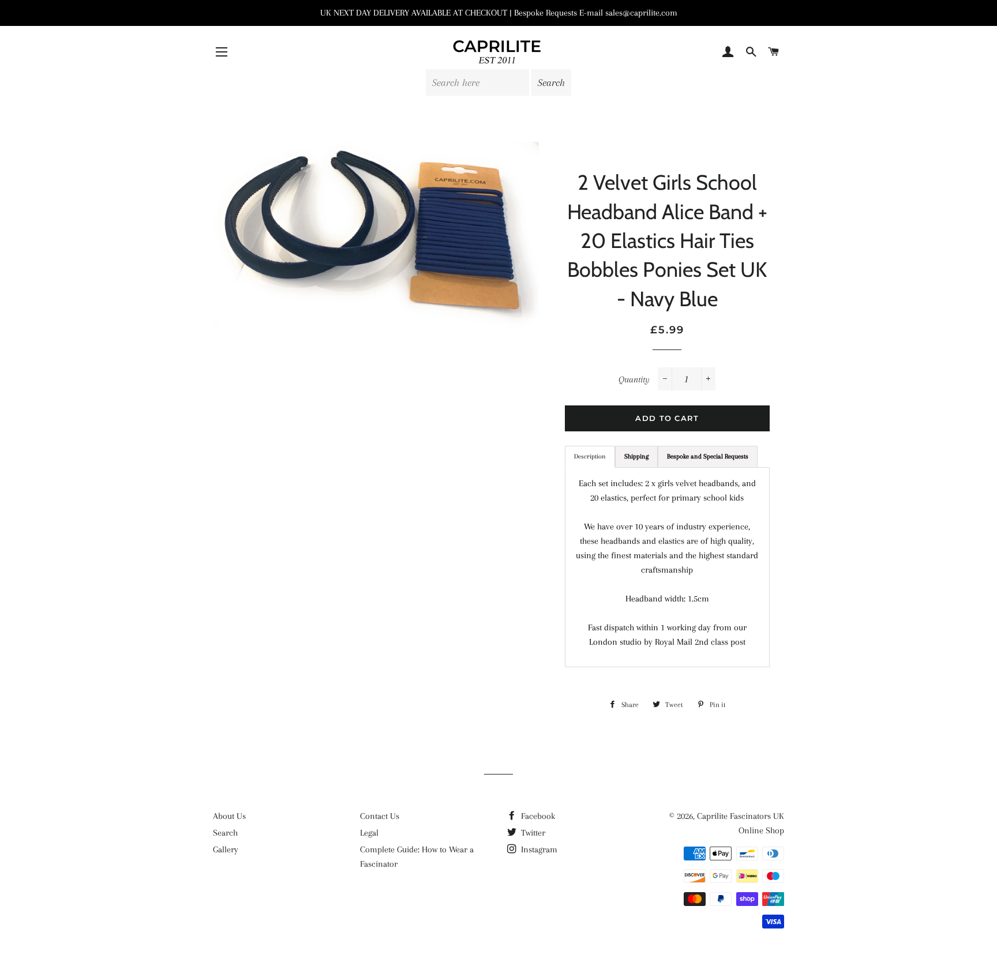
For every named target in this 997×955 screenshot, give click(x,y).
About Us (229, 816)
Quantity (634, 379)
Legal (369, 833)
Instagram (538, 849)
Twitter (532, 833)
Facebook (537, 816)
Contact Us (379, 816)
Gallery (225, 849)
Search (225, 833)
